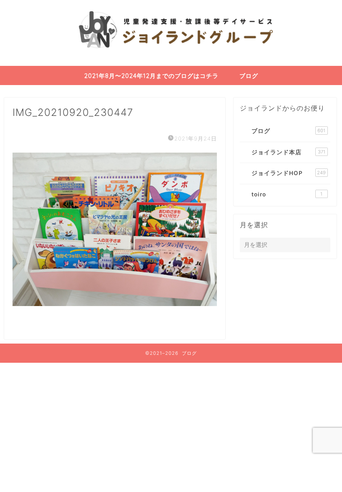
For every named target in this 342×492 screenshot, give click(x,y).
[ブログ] (171, 64)
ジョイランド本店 (288, 152)
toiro (286, 194)
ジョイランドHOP (288, 173)
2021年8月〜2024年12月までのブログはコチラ (151, 76)
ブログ (248, 76)
